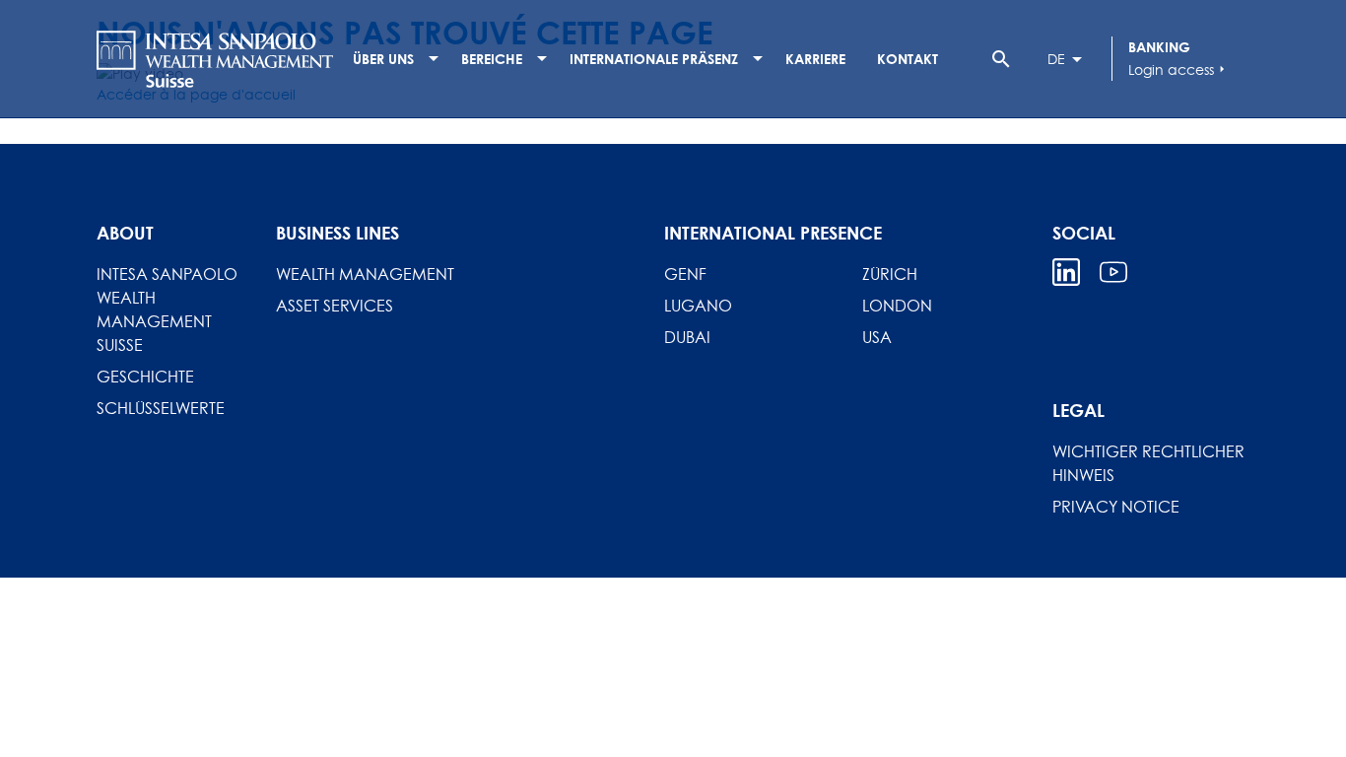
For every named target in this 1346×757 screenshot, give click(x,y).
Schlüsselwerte (161, 408)
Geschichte (145, 376)
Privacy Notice (1115, 506)
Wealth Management (365, 274)
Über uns (383, 58)
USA (877, 337)
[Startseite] (215, 59)
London (897, 305)
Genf (685, 274)
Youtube (1113, 272)
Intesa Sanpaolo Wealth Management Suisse (167, 309)
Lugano (698, 305)
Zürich (889, 274)
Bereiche (491, 58)
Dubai (687, 337)
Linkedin (1066, 272)
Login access (1179, 69)
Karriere (815, 58)
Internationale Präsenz (654, 58)
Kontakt (907, 58)
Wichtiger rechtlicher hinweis (1148, 463)
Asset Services (334, 305)
